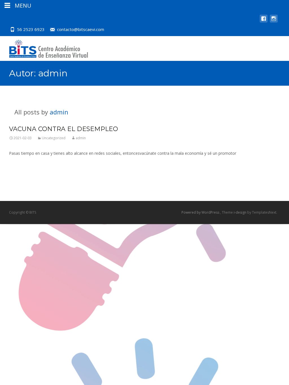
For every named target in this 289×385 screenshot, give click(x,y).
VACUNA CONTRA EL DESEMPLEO (63, 129)
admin (59, 112)
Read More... (20, 170)
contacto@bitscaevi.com (80, 29)
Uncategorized (53, 138)
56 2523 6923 (31, 29)
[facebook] (264, 21)
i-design (240, 212)
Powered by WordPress (200, 212)
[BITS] (44, 47)
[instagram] (274, 21)
